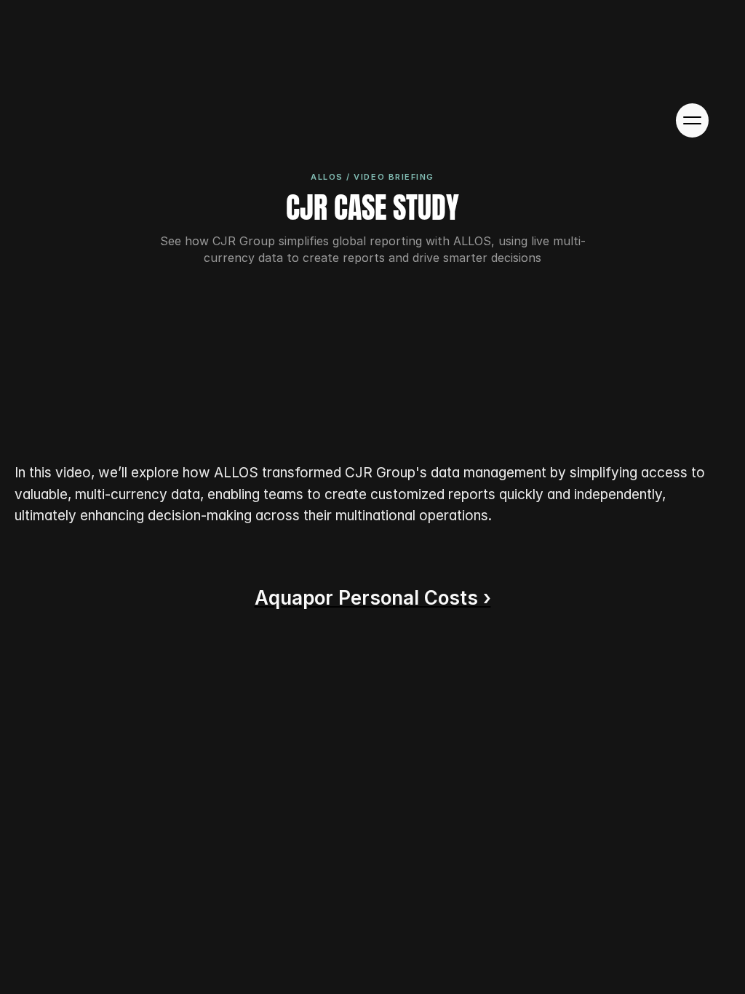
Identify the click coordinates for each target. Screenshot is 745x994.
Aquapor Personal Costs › (373, 598)
